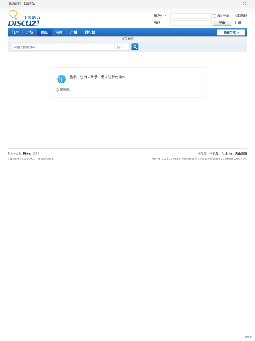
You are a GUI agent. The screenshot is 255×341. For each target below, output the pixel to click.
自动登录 (223, 15)
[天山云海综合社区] (24, 25)
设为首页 (15, 3)
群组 (44, 32)
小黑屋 (202, 153)
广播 (73, 32)
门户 (15, 32)
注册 (238, 22)
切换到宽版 (244, 3)
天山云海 (241, 153)
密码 (157, 22)
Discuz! (27, 153)
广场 (29, 32)
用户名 (158, 15)
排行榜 (90, 32)
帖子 (120, 47)
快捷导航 (230, 32)
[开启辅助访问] (240, 3)
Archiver (227, 153)
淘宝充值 (127, 38)
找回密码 (241, 15)
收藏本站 (29, 3)
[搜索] (134, 47)
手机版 (214, 153)
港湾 (59, 32)
